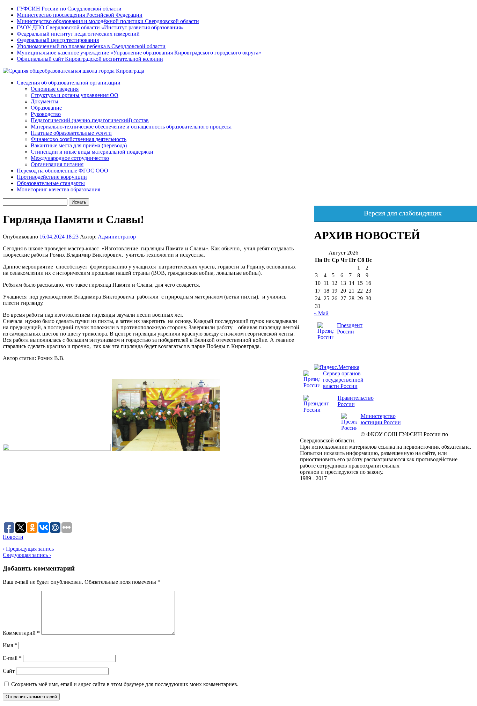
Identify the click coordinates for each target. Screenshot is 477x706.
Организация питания (57, 164)
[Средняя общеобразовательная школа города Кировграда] (73, 71)
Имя (10, 645)
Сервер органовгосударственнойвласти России (343, 379)
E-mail (12, 658)
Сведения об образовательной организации (68, 83)
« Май (321, 313)
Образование (46, 108)
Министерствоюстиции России (381, 419)
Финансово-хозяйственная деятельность (78, 139)
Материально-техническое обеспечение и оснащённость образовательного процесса (131, 127)
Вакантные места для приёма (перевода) (79, 145)
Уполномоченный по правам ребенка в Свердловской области (91, 46)
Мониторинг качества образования (58, 189)
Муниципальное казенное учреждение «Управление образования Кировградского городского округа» (139, 53)
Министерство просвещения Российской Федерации (79, 15)
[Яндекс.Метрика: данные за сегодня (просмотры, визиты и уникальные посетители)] (336, 367)
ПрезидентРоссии (349, 328)
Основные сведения (55, 89)
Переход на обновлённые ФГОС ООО (62, 171)
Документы (44, 101)
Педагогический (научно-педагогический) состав (90, 120)
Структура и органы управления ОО (74, 95)
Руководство (46, 114)
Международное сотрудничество (70, 158)
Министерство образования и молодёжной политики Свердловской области (108, 21)
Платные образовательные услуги (71, 133)
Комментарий (21, 633)
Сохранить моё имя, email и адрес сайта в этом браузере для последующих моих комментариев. (125, 684)
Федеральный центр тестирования (58, 40)
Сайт (9, 671)
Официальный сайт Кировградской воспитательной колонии (90, 59)
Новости (13, 537)
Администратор (117, 237)
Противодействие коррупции (52, 177)
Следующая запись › (27, 555)
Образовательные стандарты (51, 183)
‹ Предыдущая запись (28, 549)
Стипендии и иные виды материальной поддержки (92, 152)
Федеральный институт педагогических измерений (78, 34)
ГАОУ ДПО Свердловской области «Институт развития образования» (100, 27)
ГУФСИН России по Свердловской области (69, 9)
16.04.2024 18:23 (59, 237)
